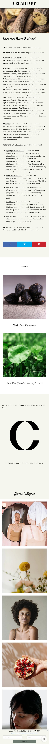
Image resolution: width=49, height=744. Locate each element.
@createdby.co (25, 494)
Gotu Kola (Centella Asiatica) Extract (24, 383)
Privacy (39, 463)
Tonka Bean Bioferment (24, 325)
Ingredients (32, 405)
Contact (9, 463)
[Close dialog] (48, 730)
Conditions (27, 463)
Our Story (7, 405)
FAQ (17, 463)
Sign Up (24, 741)
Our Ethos (19, 405)
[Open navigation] (5, 5)
